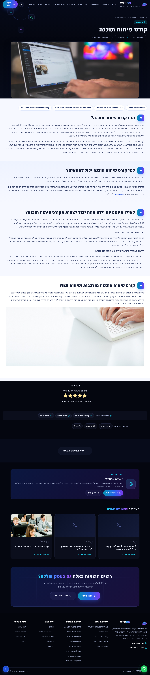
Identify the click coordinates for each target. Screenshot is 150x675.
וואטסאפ (104, 426)
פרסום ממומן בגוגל (101, 641)
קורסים (47, 4)
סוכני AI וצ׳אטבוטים (73, 651)
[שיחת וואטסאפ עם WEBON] (144, 668)
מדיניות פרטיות (20, 631)
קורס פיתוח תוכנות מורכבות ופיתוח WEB (35, 108)
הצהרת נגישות (21, 636)
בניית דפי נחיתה (75, 641)
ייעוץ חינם (9, 4)
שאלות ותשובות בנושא (73, 450)
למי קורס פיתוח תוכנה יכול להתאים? (109, 108)
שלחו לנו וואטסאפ (136, 647)
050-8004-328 (112, 493)
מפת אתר (50, 641)
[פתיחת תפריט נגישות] (6, 669)
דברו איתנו (87, 595)
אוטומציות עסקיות (74, 656)
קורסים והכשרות (102, 646)
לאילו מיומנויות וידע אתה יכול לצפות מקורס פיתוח (73, 108)
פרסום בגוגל (94, 4)
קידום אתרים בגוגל (109, 4)
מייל (76, 426)
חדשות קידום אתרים (46, 631)
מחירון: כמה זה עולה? (73, 661)
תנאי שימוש (21, 627)
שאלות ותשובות (59, 4)
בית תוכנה (71, 4)
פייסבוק (89, 426)
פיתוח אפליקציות (75, 646)
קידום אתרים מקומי (74, 631)
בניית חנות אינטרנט (74, 636)
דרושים (23, 641)
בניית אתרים (82, 4)
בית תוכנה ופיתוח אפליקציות (98, 627)
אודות (40, 4)
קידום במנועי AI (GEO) (72, 627)
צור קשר (31, 4)
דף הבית (143, 17)
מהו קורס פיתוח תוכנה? (136, 108)
